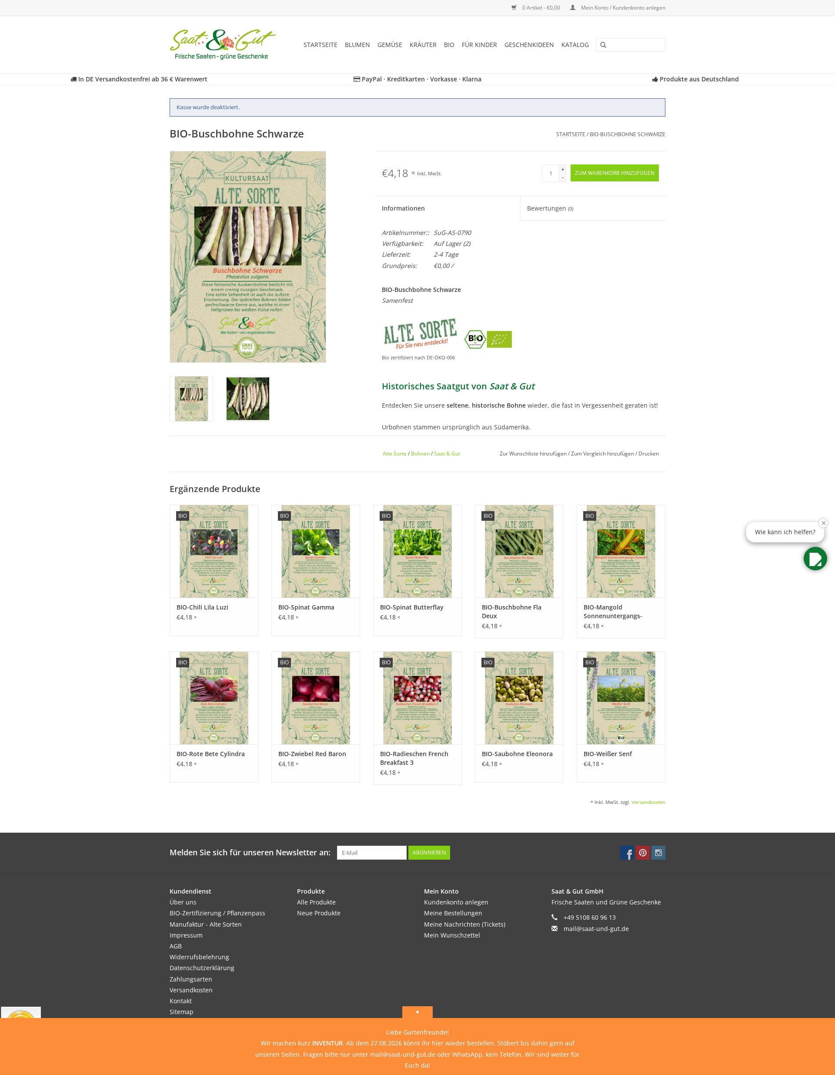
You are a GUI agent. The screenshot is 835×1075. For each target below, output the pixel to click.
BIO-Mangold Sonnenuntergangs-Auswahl (613, 611)
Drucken (648, 453)
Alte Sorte (395, 453)
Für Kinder (479, 44)
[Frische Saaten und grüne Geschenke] (226, 44)
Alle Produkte (316, 902)
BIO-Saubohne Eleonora (517, 754)
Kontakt (181, 1001)
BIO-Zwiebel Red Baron (312, 754)
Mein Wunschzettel (452, 935)
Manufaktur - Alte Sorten (206, 924)
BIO (449, 44)
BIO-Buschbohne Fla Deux (511, 611)
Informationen (403, 208)
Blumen (357, 44)
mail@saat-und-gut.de (596, 928)
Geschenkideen (529, 44)
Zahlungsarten (191, 979)
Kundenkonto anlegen (456, 902)
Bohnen (420, 453)
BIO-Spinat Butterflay (412, 607)
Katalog (575, 44)
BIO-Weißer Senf (608, 754)
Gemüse (389, 44)
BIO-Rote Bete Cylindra (211, 754)
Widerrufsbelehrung (199, 957)
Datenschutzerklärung (202, 968)
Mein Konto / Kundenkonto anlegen (622, 7)
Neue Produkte (319, 913)
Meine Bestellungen (453, 913)
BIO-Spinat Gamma (306, 607)
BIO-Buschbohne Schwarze (627, 134)
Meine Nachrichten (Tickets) (464, 924)
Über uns (183, 902)
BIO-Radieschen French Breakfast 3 (414, 758)
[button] (815, 558)
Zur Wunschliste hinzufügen (534, 453)
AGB (176, 946)
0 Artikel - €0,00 (541, 7)
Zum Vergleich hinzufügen (603, 453)
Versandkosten (648, 802)
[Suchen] (600, 45)
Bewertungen (550, 208)
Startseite (320, 44)
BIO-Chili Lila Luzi (202, 607)
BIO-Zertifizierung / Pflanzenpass (217, 913)
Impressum (186, 935)
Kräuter (423, 44)
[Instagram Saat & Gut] (658, 853)
